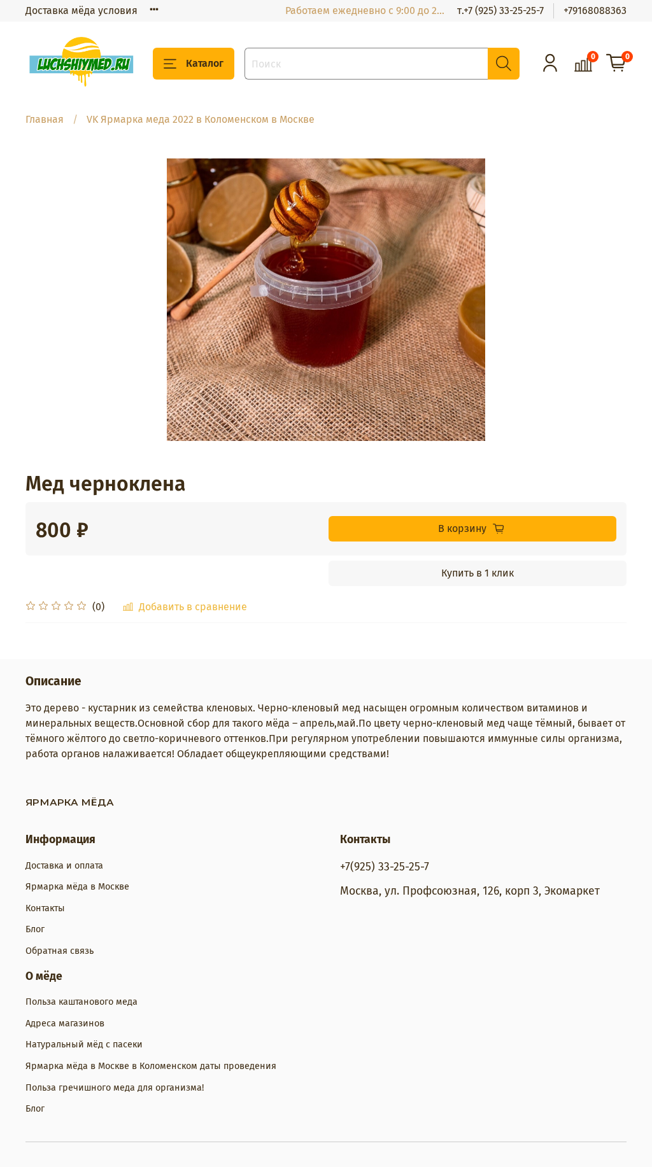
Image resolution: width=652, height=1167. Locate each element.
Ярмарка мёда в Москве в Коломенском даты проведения (150, 1066)
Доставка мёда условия (81, 10)
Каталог (204, 63)
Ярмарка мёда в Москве (77, 886)
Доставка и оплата (64, 865)
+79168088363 (595, 10)
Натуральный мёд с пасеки (84, 1044)
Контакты (45, 908)
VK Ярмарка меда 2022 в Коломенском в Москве (201, 119)
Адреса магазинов (64, 1023)
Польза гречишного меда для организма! (114, 1087)
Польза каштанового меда (81, 1001)
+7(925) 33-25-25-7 (384, 867)
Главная (44, 119)
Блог (35, 929)
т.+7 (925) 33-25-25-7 (500, 10)
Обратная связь (59, 951)
